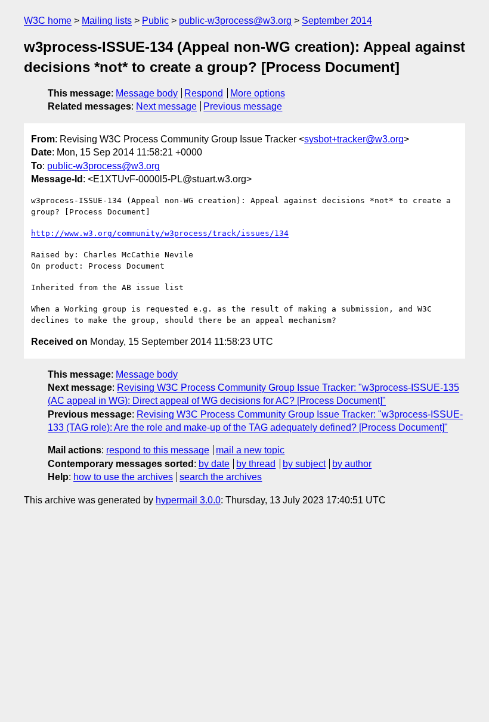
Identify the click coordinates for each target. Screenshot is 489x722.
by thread (256, 464)
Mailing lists (107, 20)
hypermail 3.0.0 (188, 500)
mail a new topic (250, 450)
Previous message (242, 106)
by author (352, 464)
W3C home (48, 20)
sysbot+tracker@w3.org (354, 139)
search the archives (220, 477)
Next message (166, 106)
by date (214, 464)
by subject (304, 464)
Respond (203, 93)
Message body (147, 93)
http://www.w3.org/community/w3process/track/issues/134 (160, 233)
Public (155, 20)
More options (257, 93)
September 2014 (337, 20)
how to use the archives (123, 477)
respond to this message (157, 450)
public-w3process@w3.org (235, 20)
